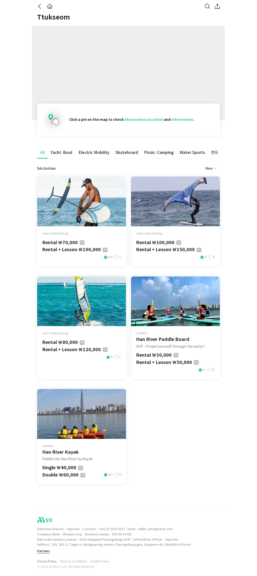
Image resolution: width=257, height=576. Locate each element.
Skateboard (126, 152)
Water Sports (192, 152)
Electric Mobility (94, 152)
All (42, 152)
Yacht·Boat (62, 152)
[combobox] (205, 168)
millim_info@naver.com (155, 529)
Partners (43, 551)
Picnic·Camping (159, 152)
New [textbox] (209, 168)
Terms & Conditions (73, 561)
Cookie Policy (99, 561)
